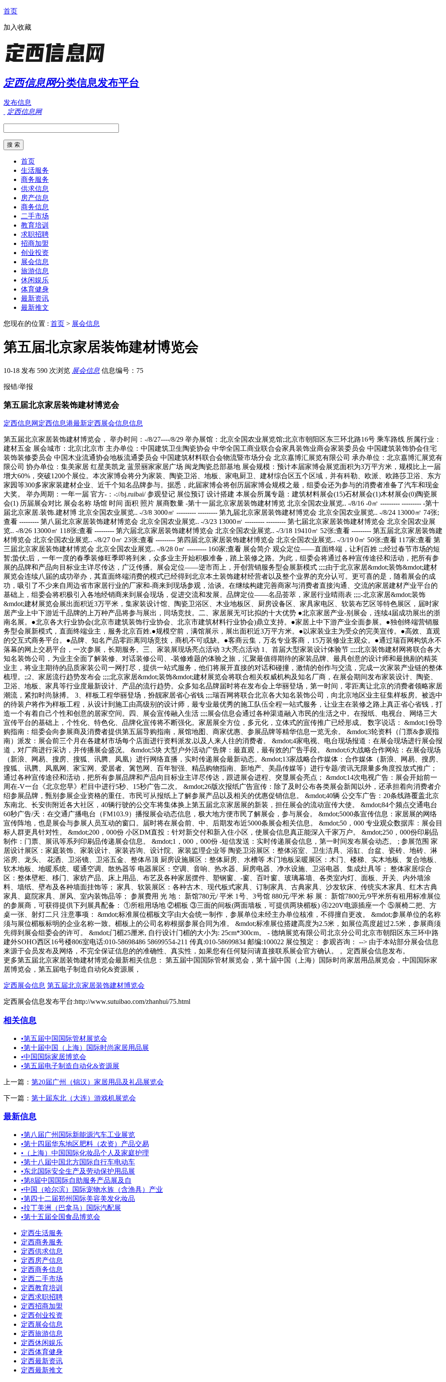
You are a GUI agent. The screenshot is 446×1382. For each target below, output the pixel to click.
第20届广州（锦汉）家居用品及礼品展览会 (97, 1082)
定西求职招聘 (42, 1297)
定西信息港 (55, 423)
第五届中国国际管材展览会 (64, 1038)
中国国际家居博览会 (53, 1056)
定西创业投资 (42, 1315)
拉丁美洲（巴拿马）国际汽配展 (71, 1207)
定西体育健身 (42, 1351)
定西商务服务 (42, 1242)
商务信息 (35, 207)
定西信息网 (20, 423)
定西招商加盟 (42, 1306)
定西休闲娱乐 (42, 1342)
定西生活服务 (42, 1233)
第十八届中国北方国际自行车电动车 (78, 1162)
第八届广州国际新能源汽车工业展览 (78, 1134)
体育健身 (35, 289)
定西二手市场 (42, 1278)
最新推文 (35, 307)
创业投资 (35, 252)
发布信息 (17, 102)
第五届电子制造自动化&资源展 (70, 1066)
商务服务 (35, 179)
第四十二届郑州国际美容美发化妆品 (78, 1198)
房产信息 (35, 197)
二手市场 (35, 216)
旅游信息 (35, 271)
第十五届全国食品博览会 (60, 1217)
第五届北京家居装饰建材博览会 (96, 985)
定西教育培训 (42, 1287)
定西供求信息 (42, 1251)
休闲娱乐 (35, 280)
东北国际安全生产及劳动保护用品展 (78, 1171)
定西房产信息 (42, 1260)
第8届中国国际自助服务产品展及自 (76, 1180)
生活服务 (35, 170)
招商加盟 (35, 243)
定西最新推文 (42, 1370)
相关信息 (20, 1020)
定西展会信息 (24, 985)
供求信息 (35, 188)
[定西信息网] (57, 63)
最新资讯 (35, 298)
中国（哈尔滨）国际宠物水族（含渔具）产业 (92, 1189)
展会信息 (35, 261)
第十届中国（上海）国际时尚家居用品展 (85, 1047)
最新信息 (20, 1116)
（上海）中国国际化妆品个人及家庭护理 (85, 1153)
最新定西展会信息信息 (108, 423)
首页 (10, 11)
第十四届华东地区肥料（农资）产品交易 (85, 1143)
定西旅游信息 (42, 1333)
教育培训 (35, 225)
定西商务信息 (42, 1269)
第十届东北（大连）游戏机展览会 (83, 1098)
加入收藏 (17, 27)
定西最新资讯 (42, 1361)
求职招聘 (35, 234)
